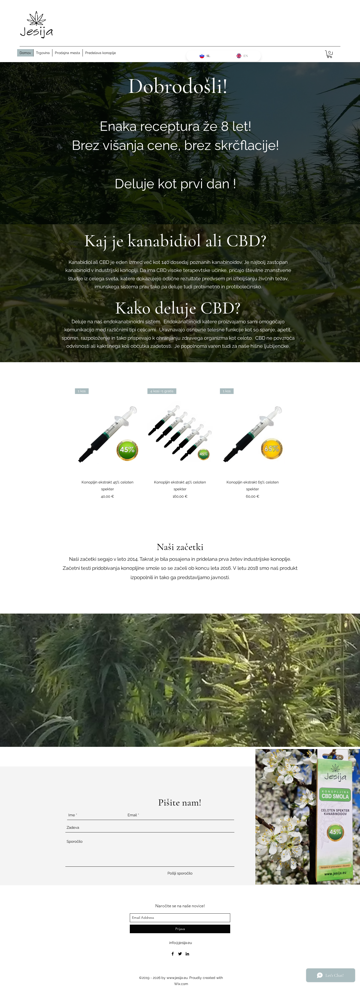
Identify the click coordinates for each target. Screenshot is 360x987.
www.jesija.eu (177, 978)
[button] (329, 54)
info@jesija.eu (180, 943)
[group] (180, 443)
